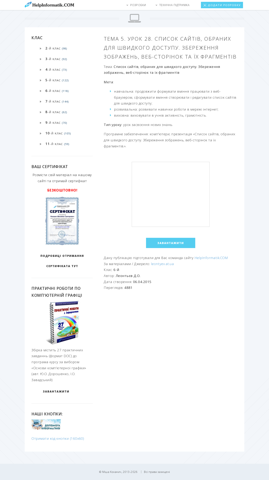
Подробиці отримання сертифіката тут (62, 261)
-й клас (56, 48)
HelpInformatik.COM (211, 257)
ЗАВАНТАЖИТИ (56, 391)
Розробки (138, 5)
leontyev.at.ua (162, 263)
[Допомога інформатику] (46, 429)
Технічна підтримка (174, 5)
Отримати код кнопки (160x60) (57, 438)
